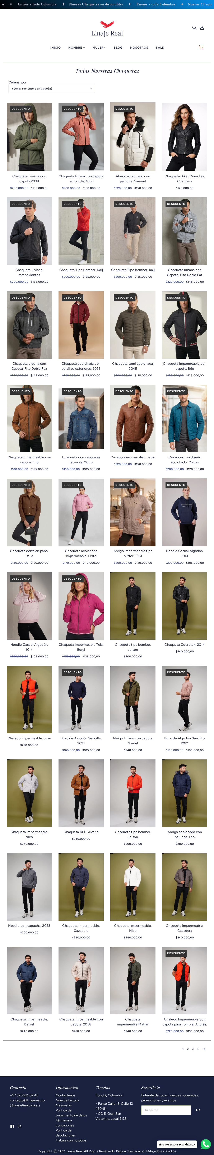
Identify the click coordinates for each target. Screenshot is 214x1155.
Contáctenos (65, 1095)
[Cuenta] (202, 27)
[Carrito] (201, 47)
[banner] (107, 27)
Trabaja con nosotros (71, 1140)
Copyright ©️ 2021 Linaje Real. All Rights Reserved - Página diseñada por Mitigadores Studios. (107, 1151)
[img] (194, 27)
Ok (198, 1110)
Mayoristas (64, 1105)
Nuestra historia (67, 1100)
